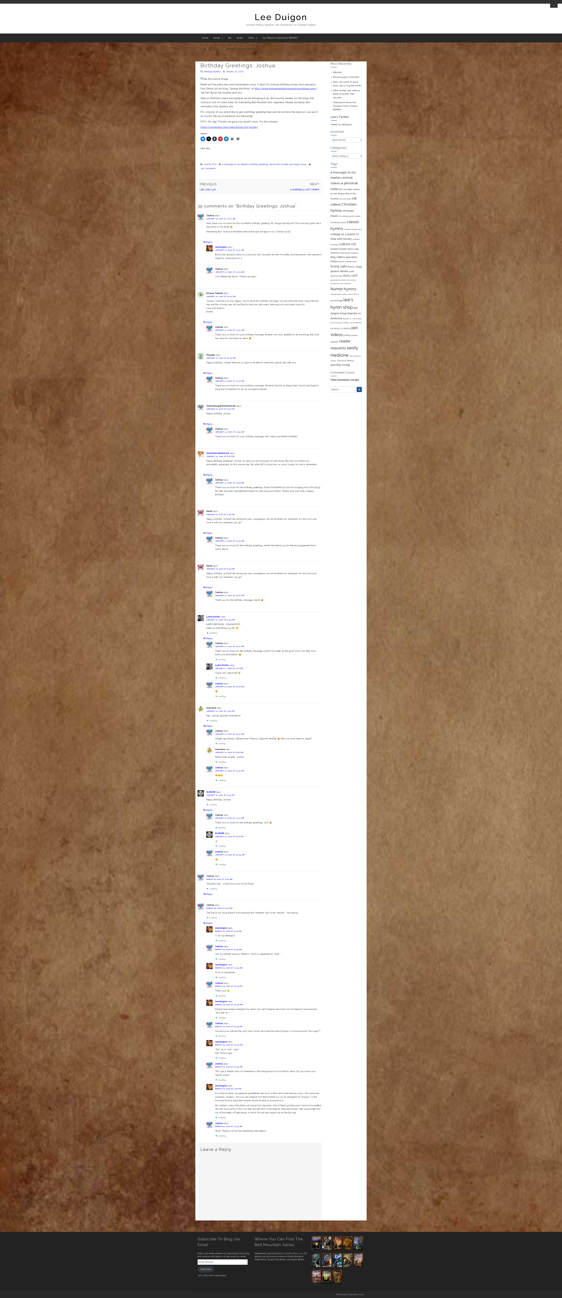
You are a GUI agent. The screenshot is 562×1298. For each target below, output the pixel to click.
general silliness (339, 271)
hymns (350, 289)
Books (217, 38)
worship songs (340, 364)
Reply (209, 242)
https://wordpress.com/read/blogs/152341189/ (229, 127)
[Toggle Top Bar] (554, 6)
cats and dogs (345, 199)
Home (205, 38)
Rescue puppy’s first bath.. (346, 77)
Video (251, 38)
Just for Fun (216, 49)
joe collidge (336, 300)
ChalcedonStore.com (293, 1253)
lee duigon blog (297, 164)
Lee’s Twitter (339, 117)
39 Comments (208, 168)
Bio (230, 38)
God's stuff (350, 275)
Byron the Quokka (279, 164)
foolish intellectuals (347, 261)
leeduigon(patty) (212, 71)
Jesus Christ (353, 294)
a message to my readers (235, 164)
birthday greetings (259, 164)
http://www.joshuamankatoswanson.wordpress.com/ (286, 88)
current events (338, 249)
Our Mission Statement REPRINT (280, 38)
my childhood (355, 323)
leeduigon (221, 247)
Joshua (219, 683)
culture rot (347, 244)
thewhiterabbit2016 (217, 453)
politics (347, 335)
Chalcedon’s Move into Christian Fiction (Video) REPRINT (345, 106)
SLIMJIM (210, 792)
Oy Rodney (346, 328)
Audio (240, 38)
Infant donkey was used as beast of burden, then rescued (346, 94)
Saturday (337, 72)
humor (336, 288)
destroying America (349, 253)
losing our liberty (342, 323)
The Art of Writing (345, 360)
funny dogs (355, 266)
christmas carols (338, 222)
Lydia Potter (213, 617)
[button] (317, 1243)
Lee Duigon (281, 17)
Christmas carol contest (350, 216)
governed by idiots (338, 280)
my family (335, 328)
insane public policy (339, 294)
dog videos (337, 257)
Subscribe (206, 1269)
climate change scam (353, 229)
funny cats (338, 266)
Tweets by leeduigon (341, 124)
